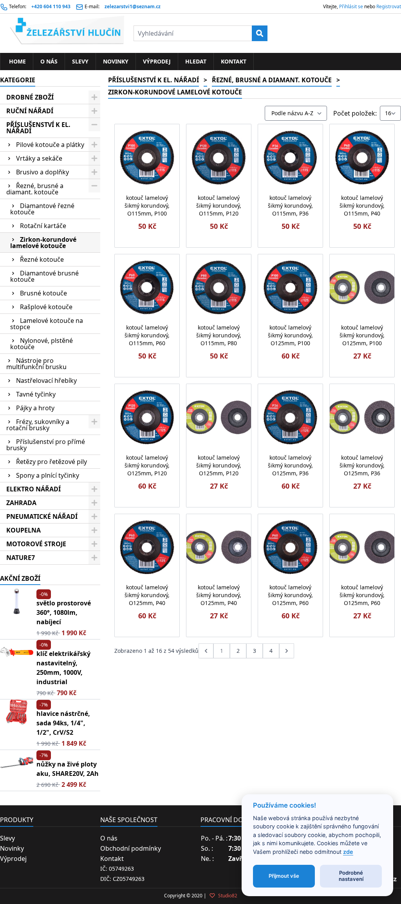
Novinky (115, 61)
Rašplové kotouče (46, 307)
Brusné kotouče (43, 293)
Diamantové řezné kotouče (42, 208)
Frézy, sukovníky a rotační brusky (37, 424)
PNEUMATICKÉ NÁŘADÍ (42, 516)
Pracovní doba (225, 819)
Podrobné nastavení (351, 876)
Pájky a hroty (35, 408)
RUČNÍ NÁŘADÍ (29, 111)
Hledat (195, 61)
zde (348, 851)
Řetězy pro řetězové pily (51, 461)
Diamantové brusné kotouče (44, 276)
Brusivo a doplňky (42, 172)
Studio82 (227, 895)
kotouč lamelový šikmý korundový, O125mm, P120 (147, 465)
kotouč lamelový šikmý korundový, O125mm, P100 (290, 335)
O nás (49, 61)
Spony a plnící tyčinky (47, 475)
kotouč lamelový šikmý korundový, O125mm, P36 (290, 465)
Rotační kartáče (43, 225)
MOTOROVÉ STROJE (36, 544)
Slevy (80, 61)
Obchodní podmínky (130, 848)
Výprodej (157, 61)
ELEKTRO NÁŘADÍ (33, 489)
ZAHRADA (21, 502)
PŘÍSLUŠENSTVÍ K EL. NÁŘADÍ (38, 127)
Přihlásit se (351, 6)
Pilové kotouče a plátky (50, 144)
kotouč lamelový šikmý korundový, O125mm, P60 (290, 595)
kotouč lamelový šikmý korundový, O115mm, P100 (147, 205)
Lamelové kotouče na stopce (46, 323)
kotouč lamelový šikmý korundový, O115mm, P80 (218, 335)
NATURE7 (20, 557)
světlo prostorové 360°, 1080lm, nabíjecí (63, 612)
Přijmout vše (284, 876)
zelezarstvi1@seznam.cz (133, 6)
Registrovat (388, 6)
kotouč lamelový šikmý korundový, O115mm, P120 (218, 205)
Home (16, 61)
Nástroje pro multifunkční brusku (36, 363)
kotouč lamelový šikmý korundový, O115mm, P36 (290, 205)
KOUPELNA (23, 530)
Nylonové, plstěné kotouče (41, 343)
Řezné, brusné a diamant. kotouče (34, 188)
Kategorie (17, 80)
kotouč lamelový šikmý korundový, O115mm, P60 (147, 335)
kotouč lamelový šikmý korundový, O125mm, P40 (147, 595)
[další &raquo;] (286, 650)
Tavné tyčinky (36, 394)
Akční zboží (20, 578)
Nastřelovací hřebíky (46, 380)
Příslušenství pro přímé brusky (45, 444)
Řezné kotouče (42, 259)
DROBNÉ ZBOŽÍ (30, 97)
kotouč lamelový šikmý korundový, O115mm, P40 (362, 205)
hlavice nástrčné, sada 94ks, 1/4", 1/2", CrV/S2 (63, 723)
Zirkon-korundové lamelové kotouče (43, 242)
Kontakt (233, 61)
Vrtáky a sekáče (39, 158)
